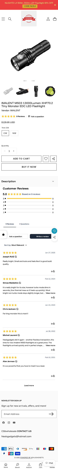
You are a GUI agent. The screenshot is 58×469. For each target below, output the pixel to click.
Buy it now (29, 167)
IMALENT (15, 110)
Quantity (5, 146)
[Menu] (3, 19)
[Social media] (54, 237)
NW (14, 133)
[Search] (10, 19)
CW (5, 133)
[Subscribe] (51, 414)
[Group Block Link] (29, 435)
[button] (55, 19)
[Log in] (48, 19)
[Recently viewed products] (54, 231)
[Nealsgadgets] (29, 19)
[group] (7, 91)
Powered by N (26, 458)
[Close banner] (55, 5)
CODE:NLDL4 (30, 6)
